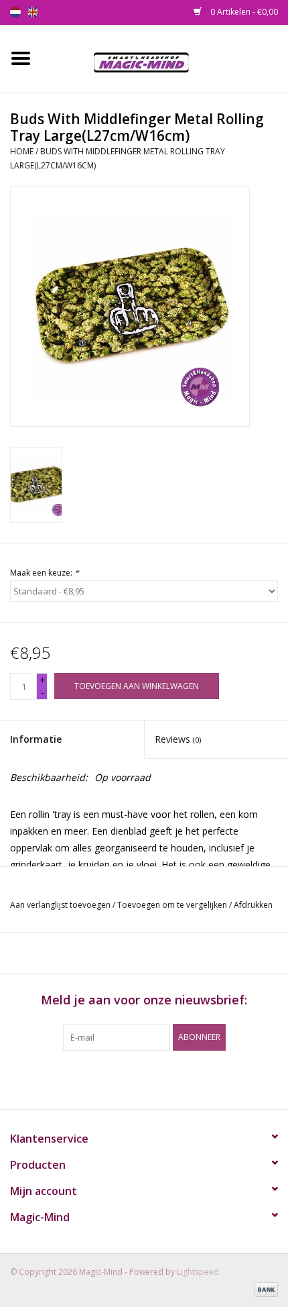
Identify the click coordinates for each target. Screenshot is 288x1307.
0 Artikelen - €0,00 (243, 11)
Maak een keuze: (44, 572)
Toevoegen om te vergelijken (173, 904)
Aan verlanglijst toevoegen (60, 904)
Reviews (178, 739)
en (32, 12)
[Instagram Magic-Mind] (156, 1078)
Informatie (36, 739)
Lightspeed (198, 1271)
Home (21, 151)
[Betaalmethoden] (264, 1288)
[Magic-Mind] (164, 57)
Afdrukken (253, 904)
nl (15, 12)
